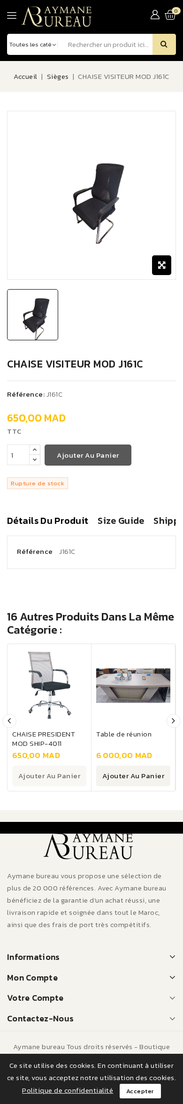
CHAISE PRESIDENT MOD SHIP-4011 (43, 738)
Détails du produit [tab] (47, 521)
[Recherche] (164, 44)
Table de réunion (124, 733)
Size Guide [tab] (121, 521)
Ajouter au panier (88, 455)
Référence (35, 551)
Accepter (140, 1091)
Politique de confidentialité (67, 1090)
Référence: (26, 394)
